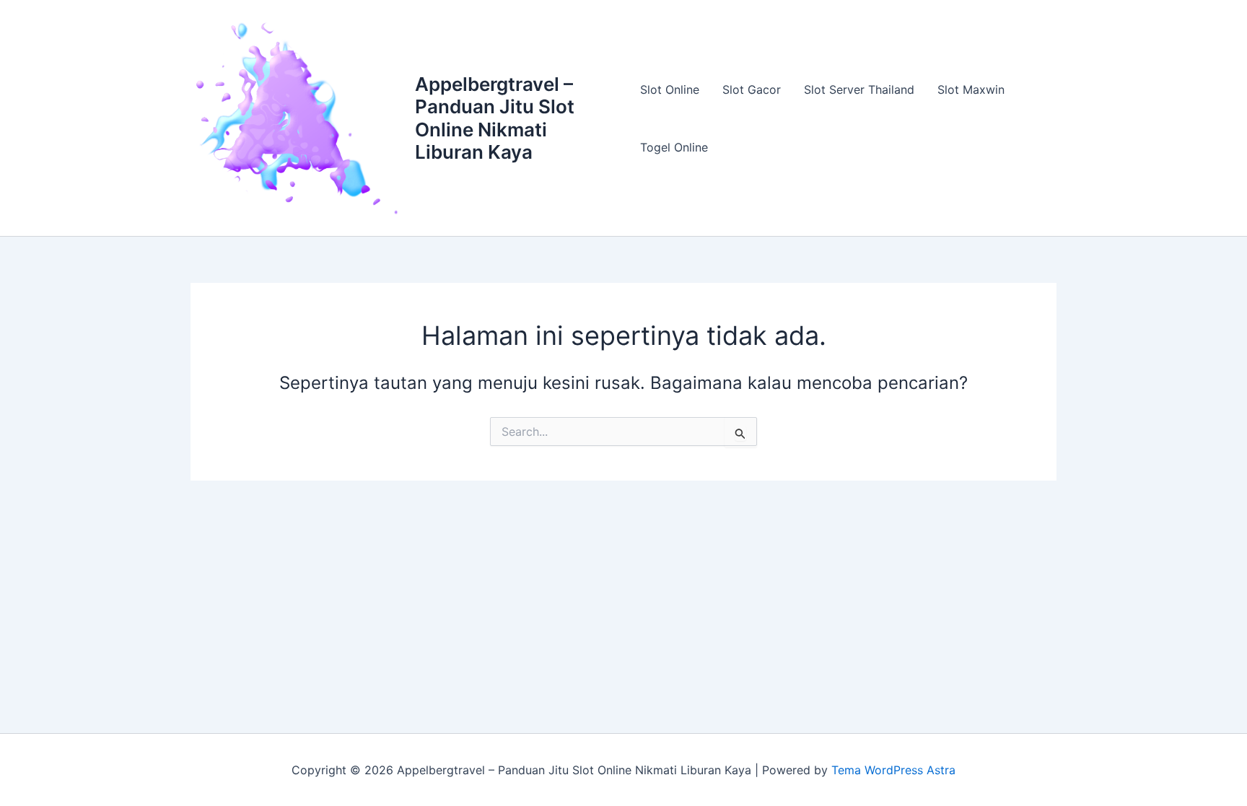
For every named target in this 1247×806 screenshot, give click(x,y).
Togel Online (674, 147)
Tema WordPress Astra (893, 770)
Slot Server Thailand (859, 89)
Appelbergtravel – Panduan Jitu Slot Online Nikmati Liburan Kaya (494, 118)
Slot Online (669, 89)
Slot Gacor (751, 89)
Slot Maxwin (971, 89)
